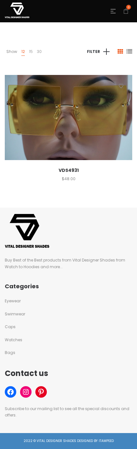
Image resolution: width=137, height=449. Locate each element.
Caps (10, 326)
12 (23, 51)
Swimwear (15, 314)
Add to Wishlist (121, 86)
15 (31, 51)
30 (39, 51)
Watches (13, 339)
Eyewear (13, 301)
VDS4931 (69, 170)
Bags (10, 352)
